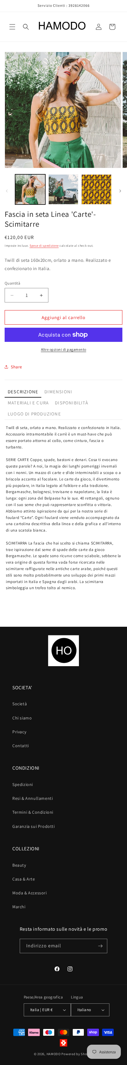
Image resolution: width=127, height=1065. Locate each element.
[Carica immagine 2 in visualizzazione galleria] (63, 189)
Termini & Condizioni (32, 812)
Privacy (19, 732)
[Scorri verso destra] (120, 191)
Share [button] (16, 367)
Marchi (19, 906)
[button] (12, 27)
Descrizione (23, 392)
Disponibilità (71, 403)
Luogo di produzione (34, 414)
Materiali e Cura (28, 403)
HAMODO (54, 1054)
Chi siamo (22, 718)
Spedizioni (22, 784)
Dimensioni (58, 392)
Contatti (20, 745)
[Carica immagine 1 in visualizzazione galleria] (30, 189)
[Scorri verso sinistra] (7, 191)
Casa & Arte (23, 879)
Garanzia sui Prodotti (33, 826)
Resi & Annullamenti (32, 798)
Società (19, 704)
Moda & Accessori (29, 893)
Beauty (19, 865)
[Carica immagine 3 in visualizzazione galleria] (96, 189)
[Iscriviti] (100, 946)
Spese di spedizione (44, 246)
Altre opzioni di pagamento (63, 349)
